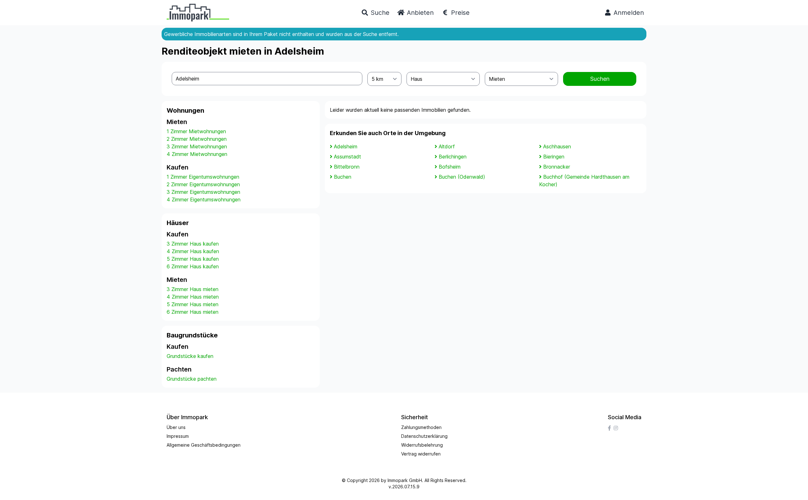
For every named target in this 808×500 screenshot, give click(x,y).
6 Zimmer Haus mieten (192, 312)
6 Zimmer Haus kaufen (193, 266)
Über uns (176, 427)
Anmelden (628, 12)
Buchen (342, 177)
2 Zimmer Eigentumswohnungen (203, 184)
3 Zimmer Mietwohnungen (197, 146)
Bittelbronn (346, 167)
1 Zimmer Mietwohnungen (196, 131)
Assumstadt (347, 156)
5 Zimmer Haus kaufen (193, 259)
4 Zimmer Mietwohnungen (197, 154)
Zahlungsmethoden (421, 427)
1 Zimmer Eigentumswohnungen (203, 177)
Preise (459, 12)
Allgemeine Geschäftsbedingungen (204, 445)
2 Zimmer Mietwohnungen (197, 139)
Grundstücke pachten (192, 379)
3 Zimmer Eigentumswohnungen (203, 192)
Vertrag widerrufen (421, 453)
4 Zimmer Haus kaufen (193, 251)
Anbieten (419, 12)
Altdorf (447, 146)
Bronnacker (556, 167)
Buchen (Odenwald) (462, 177)
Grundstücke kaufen (190, 356)
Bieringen (553, 156)
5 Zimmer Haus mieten (192, 304)
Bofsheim (449, 167)
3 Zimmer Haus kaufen (193, 244)
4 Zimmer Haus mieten (193, 297)
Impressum (178, 436)
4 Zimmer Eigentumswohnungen (204, 199)
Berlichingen (452, 156)
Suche (379, 12)
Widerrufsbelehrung (422, 445)
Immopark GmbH (405, 480)
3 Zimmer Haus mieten (192, 289)
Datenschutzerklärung (424, 436)
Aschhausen (557, 146)
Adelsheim (345, 146)
